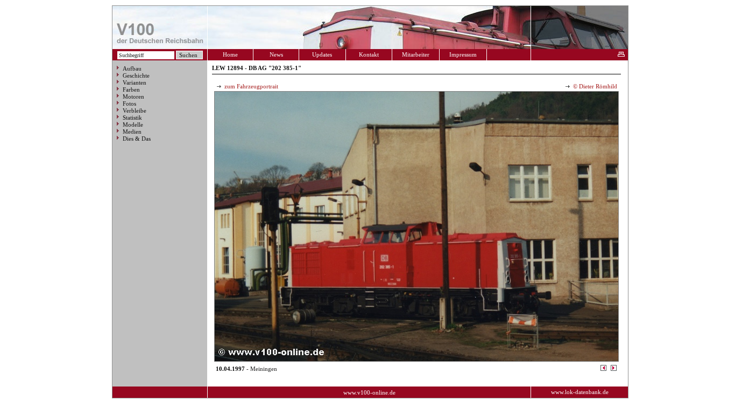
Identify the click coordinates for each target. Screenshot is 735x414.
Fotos (129, 103)
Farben (131, 89)
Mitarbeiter (415, 54)
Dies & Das (137, 138)
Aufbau (132, 68)
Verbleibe (134, 110)
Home (230, 54)
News (276, 54)
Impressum (463, 54)
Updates (322, 54)
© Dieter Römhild (594, 86)
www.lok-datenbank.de (580, 392)
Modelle (133, 124)
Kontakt (369, 54)
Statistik (132, 117)
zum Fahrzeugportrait (250, 86)
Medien (132, 131)
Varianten (134, 82)
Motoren (133, 96)
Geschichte (136, 75)
